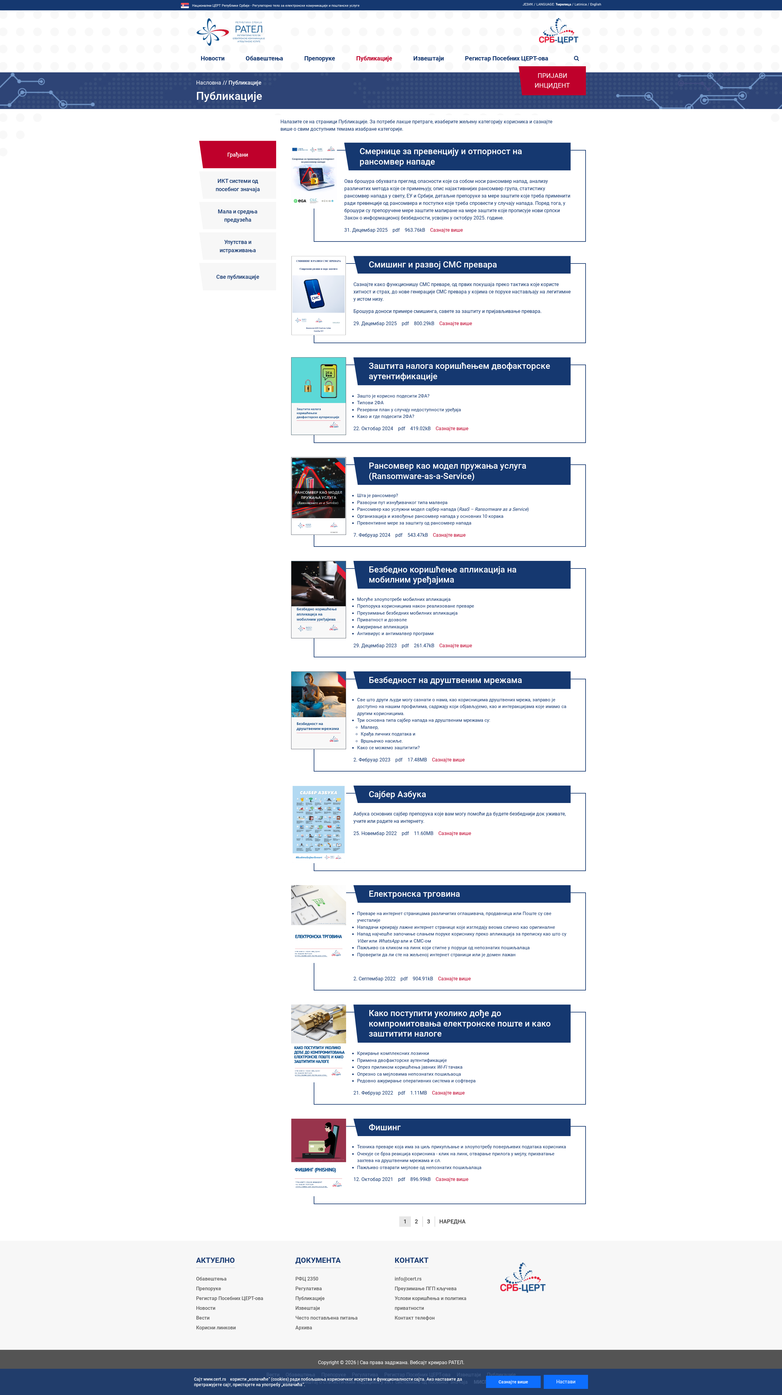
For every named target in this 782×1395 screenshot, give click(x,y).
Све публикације (237, 277)
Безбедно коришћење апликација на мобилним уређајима (443, 575)
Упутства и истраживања (238, 246)
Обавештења (264, 58)
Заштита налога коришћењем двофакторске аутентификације (459, 371)
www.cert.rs (214, 1379)
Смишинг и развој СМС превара (433, 265)
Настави (566, 1382)
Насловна (208, 82)
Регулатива (308, 1288)
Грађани (237, 154)
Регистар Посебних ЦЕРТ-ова (506, 58)
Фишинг (385, 1127)
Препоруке (319, 58)
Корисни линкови (216, 1328)
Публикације (374, 58)
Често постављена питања (326, 1318)
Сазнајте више (446, 230)
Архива (303, 1328)
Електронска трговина (414, 894)
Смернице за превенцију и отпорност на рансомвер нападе (441, 156)
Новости (213, 58)
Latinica (581, 4)
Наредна (452, 1221)
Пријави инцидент (552, 80)
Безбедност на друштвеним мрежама (445, 680)
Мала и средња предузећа (238, 215)
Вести (203, 1318)
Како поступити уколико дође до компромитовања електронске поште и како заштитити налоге (460, 1023)
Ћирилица (563, 4)
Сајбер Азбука (397, 794)
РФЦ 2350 (306, 1279)
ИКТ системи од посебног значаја (238, 185)
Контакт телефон (415, 1318)
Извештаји (428, 58)
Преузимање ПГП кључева (426, 1288)
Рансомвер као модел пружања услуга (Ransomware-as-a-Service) (447, 471)
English (595, 4)
